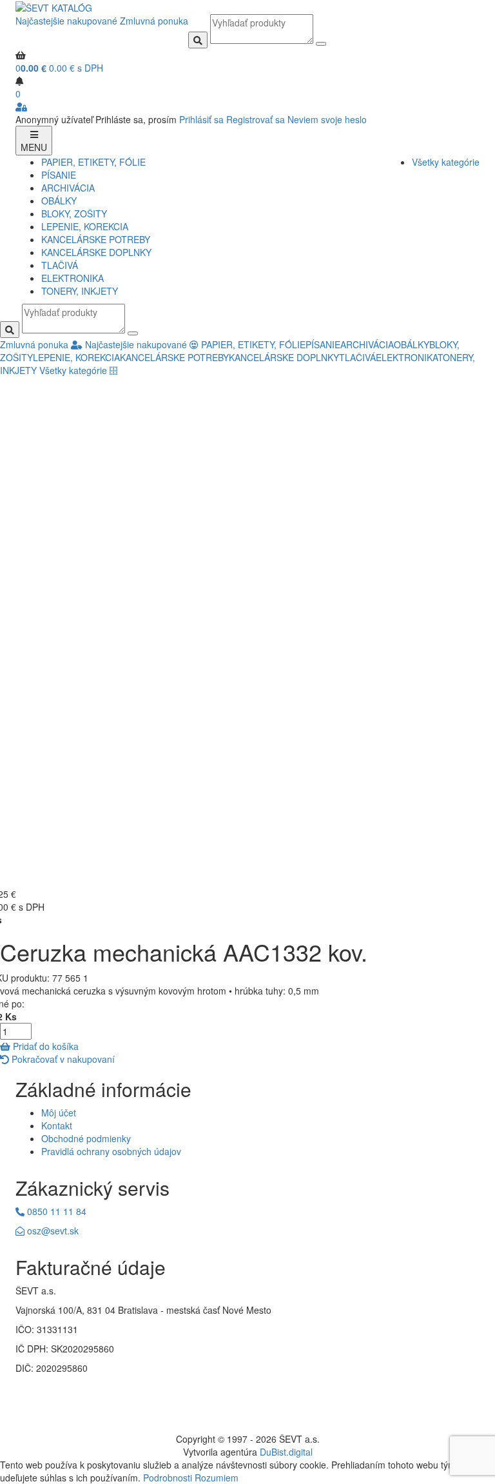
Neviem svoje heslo (327, 119)
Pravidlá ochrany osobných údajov (111, 1151)
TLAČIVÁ (59, 265)
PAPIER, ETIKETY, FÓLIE (93, 161)
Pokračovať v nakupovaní (62, 1059)
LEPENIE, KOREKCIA (84, 226)
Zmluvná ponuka (154, 20)
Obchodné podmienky (86, 1138)
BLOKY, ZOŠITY (74, 213)
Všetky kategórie (446, 161)
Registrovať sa (255, 119)
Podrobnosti (167, 1477)
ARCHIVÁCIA (68, 187)
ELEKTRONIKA (72, 278)
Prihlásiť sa (201, 119)
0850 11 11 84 (55, 1211)
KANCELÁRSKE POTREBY (95, 239)
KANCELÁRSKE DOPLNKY (96, 252)
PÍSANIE (58, 174)
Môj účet (58, 1112)
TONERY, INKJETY (79, 290)
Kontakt (56, 1125)
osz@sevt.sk (51, 1230)
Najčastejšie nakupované (66, 20)
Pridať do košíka (44, 1046)
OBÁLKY (59, 200)
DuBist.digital (286, 1451)
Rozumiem (216, 1477)
